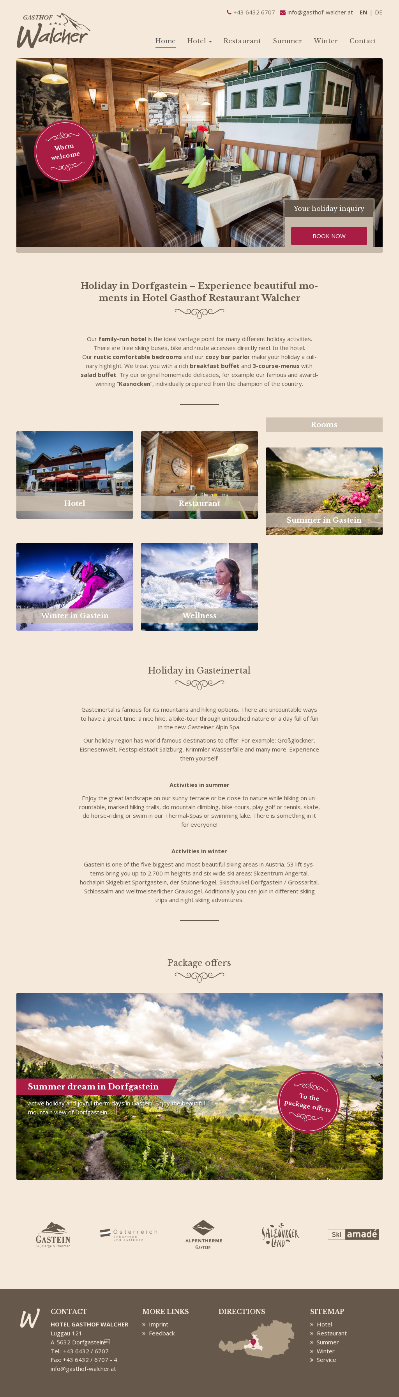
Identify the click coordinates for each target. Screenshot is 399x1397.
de (379, 12)
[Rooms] (324, 435)
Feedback (162, 1333)
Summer (287, 41)
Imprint (158, 1324)
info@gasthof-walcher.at (83, 1368)
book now (329, 236)
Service (326, 1359)
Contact (363, 41)
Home (165, 41)
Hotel (197, 41)
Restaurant (242, 41)
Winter (326, 41)
